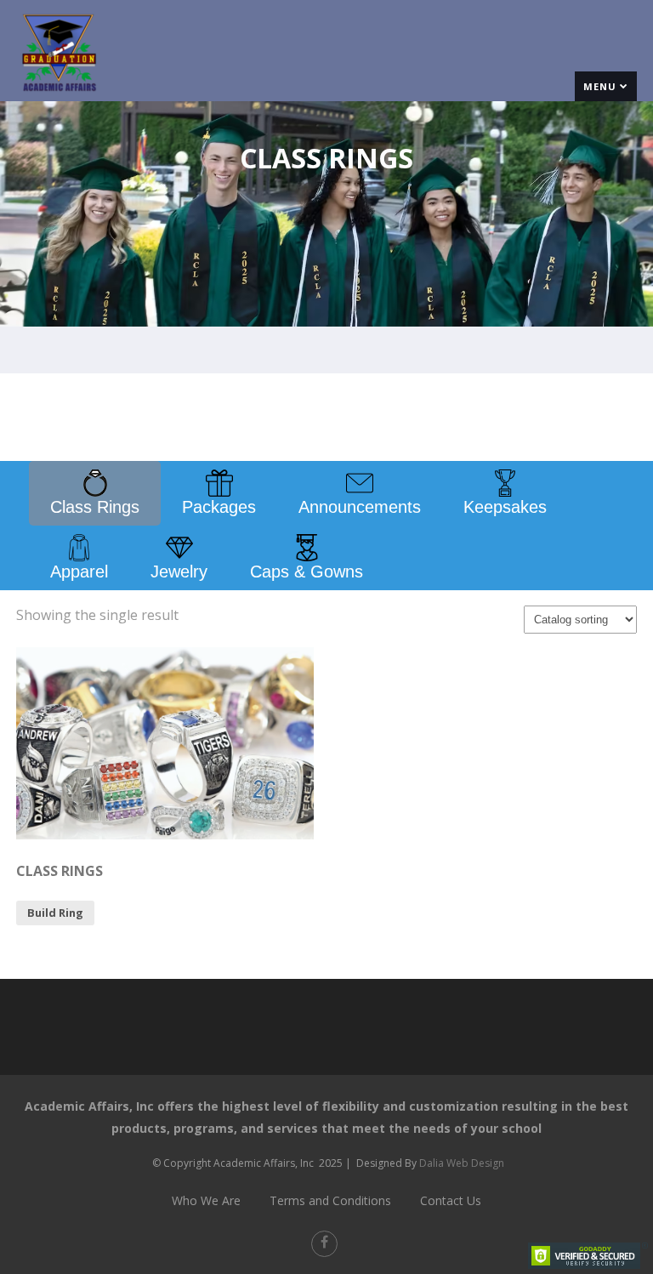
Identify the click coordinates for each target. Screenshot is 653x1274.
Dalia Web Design (461, 1163)
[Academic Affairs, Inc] (58, 96)
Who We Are (206, 1200)
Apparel (79, 571)
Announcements (359, 507)
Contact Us (450, 1200)
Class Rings (94, 507)
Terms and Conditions (330, 1200)
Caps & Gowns (306, 571)
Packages (219, 507)
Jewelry (178, 571)
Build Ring (55, 912)
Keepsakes (505, 507)
